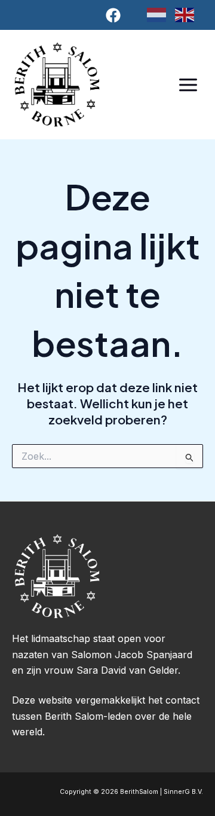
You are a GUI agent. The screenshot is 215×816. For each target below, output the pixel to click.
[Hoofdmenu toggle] (188, 84)
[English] (189, 14)
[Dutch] (161, 14)
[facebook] (115, 15)
